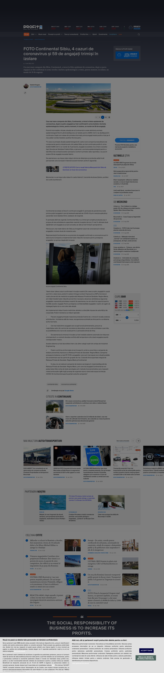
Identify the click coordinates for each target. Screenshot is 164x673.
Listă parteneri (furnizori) (80, 663)
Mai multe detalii (19, 651)
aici (53, 665)
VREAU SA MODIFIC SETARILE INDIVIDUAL (145, 658)
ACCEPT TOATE (146, 650)
